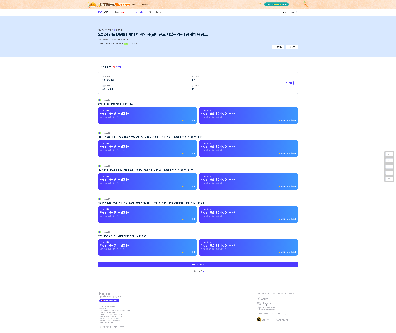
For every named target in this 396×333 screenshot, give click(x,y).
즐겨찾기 (119, 30)
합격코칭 (158, 12)
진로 (130, 12)
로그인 (284, 12)
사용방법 (118, 67)
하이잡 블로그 (261, 293)
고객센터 (264, 299)
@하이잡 (265, 305)
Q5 (389, 179)
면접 (149, 12)
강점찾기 (117, 12)
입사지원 (279, 47)
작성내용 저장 (197, 265)
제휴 (274, 293)
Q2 (389, 160)
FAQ (279, 313)
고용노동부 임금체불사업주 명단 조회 (109, 318)
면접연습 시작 (197, 271)
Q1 (389, 154)
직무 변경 (289, 83)
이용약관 (280, 293)
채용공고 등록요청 (264, 313)
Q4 (389, 173)
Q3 (389, 166)
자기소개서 (139, 12)
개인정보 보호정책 (291, 293)
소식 (269, 293)
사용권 (293, 12)
